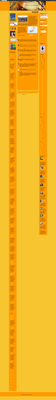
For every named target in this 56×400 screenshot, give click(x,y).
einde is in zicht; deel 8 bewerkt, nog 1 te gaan (44, 216)
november (43, 60)
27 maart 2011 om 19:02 (23, 70)
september (43, 62)
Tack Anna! (11, 362)
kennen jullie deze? (42, 106)
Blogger (34, 394)
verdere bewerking (42, 94)
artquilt (41, 120)
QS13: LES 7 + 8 (12, 275)
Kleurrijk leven (12, 225)
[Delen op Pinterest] (32, 35)
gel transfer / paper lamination (42, 83)
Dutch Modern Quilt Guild (12, 81)
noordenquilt (41, 139)
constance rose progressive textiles (12, 165)
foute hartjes (42, 101)
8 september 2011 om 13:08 (24, 76)
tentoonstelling (12, 188)
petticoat (42, 92)
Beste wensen (11, 184)
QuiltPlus (41, 143)
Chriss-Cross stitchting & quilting (11, 274)
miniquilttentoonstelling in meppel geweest (42, 73)
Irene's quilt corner (11, 327)
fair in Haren (42, 78)
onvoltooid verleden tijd (42, 140)
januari (42, 114)
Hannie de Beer (22, 48)
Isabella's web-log (12, 377)
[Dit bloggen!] (30, 35)
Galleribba (41, 131)
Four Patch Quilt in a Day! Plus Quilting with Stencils (12, 157)
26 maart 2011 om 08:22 (23, 56)
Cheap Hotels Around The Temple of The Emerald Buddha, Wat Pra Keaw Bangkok (12, 318)
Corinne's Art (11, 261)
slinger (42, 88)
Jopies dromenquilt (42, 70)
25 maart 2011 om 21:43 (23, 47)
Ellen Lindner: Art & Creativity (12, 117)
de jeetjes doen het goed (42, 91)
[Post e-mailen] (28, 35)
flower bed (41, 130)
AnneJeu (11, 253)
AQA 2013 (41, 118)
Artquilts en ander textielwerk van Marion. (12, 316)
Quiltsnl (11, 383)
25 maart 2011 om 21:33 (23, 42)
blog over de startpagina (11, 55)
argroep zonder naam (42, 85)
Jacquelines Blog (12, 337)
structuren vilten (44, 208)
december (43, 59)
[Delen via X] (31, 35)
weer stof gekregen (42, 111)
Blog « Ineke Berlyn (11, 371)
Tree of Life (11, 354)
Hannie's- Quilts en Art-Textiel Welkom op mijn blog (12, 71)
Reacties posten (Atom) (30, 94)
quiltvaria (11, 283)
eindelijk (42, 89)
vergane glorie (41, 147)
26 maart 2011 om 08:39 (23, 61)
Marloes (21, 38)
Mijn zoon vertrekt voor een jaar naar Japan (42, 76)
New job (11, 338)
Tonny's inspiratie (12, 206)
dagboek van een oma (42, 125)
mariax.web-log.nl (12, 380)
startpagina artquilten (12, 56)
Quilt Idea (11, 353)
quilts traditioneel (42, 144)
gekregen (41, 133)
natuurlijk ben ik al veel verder (42, 99)
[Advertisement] (28, 85)
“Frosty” (11, 109)
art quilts (41, 119)
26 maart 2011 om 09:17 (23, 67)
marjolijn (21, 53)
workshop (41, 153)
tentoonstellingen (42, 145)
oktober (42, 61)
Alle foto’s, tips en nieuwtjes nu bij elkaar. (12, 285)
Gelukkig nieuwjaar (12, 346)
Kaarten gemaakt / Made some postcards (12, 207)
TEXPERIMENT (12, 302)
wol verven (41, 152)
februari (42, 113)
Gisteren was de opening (44, 193)
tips (40, 146)
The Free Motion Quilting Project (12, 155)
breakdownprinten (12, 137)
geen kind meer (42, 132)
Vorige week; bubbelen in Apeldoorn (11, 226)
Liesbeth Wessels (22, 62)
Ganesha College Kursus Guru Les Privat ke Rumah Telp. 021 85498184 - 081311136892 (12, 263)
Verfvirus (11, 127)
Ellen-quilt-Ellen (12, 216)
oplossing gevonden (42, 81)
